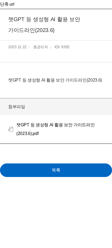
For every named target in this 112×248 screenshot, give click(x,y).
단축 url (7, 4)
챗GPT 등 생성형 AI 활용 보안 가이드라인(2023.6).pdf (55, 129)
